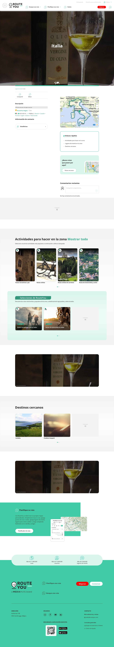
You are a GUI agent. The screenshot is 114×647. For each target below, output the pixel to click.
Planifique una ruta (53, 583)
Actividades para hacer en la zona (75, 140)
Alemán (37, 113)
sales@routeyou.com (91, 617)
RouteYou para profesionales (93, 2)
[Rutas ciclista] (46, 264)
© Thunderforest (83, 127)
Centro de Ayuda (90, 628)
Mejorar (101, 7)
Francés (17, 115)
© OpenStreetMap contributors (92, 127)
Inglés (22, 115)
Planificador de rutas (24, 531)
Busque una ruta (52, 593)
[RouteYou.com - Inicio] (15, 5)
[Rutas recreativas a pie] (25, 264)
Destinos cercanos (70, 146)
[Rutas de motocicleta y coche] (89, 264)
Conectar (96, 584)
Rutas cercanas (69, 170)
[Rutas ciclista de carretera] (67, 264)
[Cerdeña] (28, 425)
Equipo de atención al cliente (94, 625)
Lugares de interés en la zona (73, 143)
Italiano (27, 115)
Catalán (42, 113)
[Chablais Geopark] (57, 425)
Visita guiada (79, 2)
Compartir (20, 97)
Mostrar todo (78, 239)
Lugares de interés (19, 88)
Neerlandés (34, 115)
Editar (30, 97)
